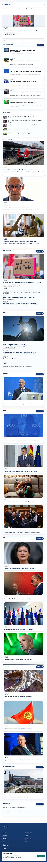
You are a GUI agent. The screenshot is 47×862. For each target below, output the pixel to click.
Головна (4, 833)
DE (20, 1)
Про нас (27, 833)
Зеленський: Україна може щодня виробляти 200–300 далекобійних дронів (26, 92)
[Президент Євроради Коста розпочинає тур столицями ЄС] (23, 388)
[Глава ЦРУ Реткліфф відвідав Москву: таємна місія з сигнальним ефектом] (6, 71)
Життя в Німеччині (6, 845)
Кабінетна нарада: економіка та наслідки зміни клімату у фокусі (20, 128)
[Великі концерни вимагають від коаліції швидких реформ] (23, 681)
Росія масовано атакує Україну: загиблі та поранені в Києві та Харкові (25, 60)
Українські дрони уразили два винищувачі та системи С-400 (16, 365)
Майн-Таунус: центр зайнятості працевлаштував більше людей (19, 797)
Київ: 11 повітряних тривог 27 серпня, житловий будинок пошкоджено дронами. (20, 30)
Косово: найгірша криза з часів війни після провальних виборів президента (22, 532)
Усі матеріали (40, 251)
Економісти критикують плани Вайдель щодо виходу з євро (23, 102)
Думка (4, 844)
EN (22, 1)
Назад (4, 40)
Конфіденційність (12, 858)
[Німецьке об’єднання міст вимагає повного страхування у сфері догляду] (23, 225)
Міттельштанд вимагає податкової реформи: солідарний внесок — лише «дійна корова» (21, 760)
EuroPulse (6, 4)
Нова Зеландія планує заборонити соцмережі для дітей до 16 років (20, 501)
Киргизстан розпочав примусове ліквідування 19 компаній (18, 728)
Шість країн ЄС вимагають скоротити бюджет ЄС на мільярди (23, 81)
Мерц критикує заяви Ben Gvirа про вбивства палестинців (16, 207)
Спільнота (5, 848)
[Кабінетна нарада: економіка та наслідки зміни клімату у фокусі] (5, 129)
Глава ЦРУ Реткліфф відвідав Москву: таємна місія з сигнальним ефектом (26, 71)
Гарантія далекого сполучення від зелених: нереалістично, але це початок (19, 303)
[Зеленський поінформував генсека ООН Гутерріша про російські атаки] (5, 117)
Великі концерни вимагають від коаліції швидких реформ (18, 696)
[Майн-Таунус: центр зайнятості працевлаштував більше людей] (23, 781)
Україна (11, 59)
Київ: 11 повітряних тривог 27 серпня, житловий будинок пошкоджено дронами (22, 51)
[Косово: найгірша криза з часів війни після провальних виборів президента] (23, 516)
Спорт (4, 842)
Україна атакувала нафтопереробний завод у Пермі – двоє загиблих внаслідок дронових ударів (25, 121)
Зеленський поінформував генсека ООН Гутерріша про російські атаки (21, 116)
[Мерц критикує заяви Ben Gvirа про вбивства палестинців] (23, 189)
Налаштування (6, 858)
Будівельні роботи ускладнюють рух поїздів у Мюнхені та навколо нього (20, 169)
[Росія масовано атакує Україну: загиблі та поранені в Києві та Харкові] (6, 60)
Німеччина (5, 280)
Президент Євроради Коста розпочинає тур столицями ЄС (17, 404)
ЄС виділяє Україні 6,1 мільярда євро (11, 358)
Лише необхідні (33, 856)
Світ (5, 469)
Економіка (6, 694)
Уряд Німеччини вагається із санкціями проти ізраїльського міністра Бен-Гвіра (23, 124)
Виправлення (28, 839)
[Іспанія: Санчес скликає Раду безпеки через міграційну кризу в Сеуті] (5, 134)
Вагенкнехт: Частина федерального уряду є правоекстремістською (19, 568)
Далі (43, 40)
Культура (4, 847)
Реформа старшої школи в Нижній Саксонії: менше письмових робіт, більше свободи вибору (20, 290)
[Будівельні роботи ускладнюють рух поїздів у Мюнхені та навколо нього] (23, 153)
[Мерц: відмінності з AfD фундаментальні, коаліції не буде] (23, 583)
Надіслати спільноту (29, 838)
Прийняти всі (41, 856)
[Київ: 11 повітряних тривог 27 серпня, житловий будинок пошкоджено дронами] (23, 21)
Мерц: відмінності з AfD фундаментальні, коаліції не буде (17, 598)
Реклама (27, 836)
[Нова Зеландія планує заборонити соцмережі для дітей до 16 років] (23, 486)
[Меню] (44, 4)
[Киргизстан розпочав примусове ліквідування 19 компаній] (23, 712)
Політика (11, 80)
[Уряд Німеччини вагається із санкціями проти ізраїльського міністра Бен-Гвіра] (5, 125)
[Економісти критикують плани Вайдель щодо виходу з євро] (6, 102)
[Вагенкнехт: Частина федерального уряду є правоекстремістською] (23, 553)
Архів (26, 841)
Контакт (27, 835)
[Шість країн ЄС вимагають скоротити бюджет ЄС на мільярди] (6, 81)
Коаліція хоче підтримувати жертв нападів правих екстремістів (22, 282)
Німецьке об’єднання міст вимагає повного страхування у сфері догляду (20, 241)
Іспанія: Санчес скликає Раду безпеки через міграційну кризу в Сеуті (21, 133)
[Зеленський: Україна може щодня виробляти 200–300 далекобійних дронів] (6, 91)
